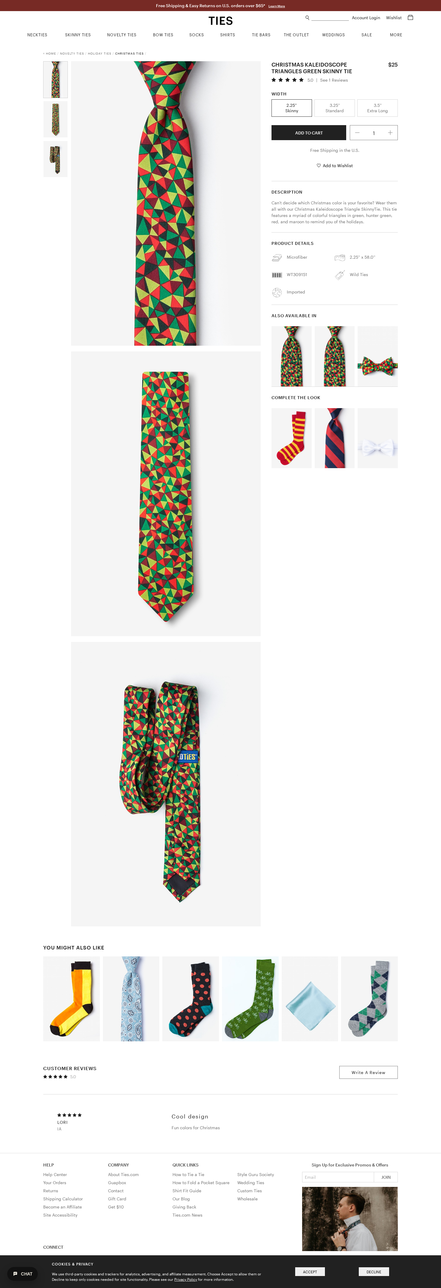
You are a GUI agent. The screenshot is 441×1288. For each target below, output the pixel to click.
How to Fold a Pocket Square (201, 1182)
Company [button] (118, 1164)
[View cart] (410, 17)
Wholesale (247, 1198)
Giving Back (184, 1206)
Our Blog (181, 1198)
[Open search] (307, 18)
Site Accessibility (60, 1214)
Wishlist (394, 17)
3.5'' (377, 108)
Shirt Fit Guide (186, 1190)
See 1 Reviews (334, 80)
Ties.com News (187, 1214)
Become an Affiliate (62, 1206)
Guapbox (117, 1182)
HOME (51, 53)
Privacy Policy (185, 1279)
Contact (116, 1190)
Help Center (55, 1174)
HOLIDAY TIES (99, 53)
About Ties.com (123, 1174)
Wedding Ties (250, 1182)
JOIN (386, 1177)
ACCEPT (310, 1272)
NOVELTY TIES (72, 53)
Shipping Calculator (63, 1198)
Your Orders (54, 1182)
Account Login (366, 17)
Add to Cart (309, 132)
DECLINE (374, 1272)
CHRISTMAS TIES (129, 53)
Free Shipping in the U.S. (334, 150)
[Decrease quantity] (357, 132)
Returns (50, 1190)
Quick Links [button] (185, 1164)
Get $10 (116, 1206)
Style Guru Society (255, 1174)
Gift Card (117, 1198)
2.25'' (291, 108)
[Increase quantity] (390, 132)
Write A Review (369, 1072)
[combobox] (330, 18)
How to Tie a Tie (188, 1174)
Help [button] (48, 1164)
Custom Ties (249, 1190)
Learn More (276, 6)
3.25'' (335, 108)
